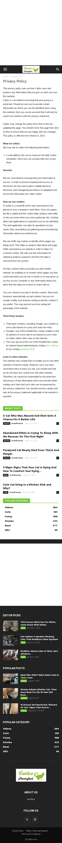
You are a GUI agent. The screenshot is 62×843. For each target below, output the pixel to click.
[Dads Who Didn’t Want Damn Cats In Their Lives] (10, 679)
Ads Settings (52, 345)
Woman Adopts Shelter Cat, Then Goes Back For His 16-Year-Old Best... (38, 692)
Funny (23, 681)
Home (5, 76)
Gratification (17, 423)
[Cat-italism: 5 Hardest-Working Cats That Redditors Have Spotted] (10, 640)
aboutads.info (26, 349)
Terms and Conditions (31, 834)
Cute (5, 492)
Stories (6, 423)
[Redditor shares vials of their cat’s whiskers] (10, 655)
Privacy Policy (17, 831)
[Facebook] (27, 820)
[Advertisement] (31, 33)
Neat (6, 475)
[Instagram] (35, 820)
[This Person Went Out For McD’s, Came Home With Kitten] (10, 626)
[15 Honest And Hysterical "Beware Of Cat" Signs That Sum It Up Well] (10, 708)
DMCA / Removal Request (37, 831)
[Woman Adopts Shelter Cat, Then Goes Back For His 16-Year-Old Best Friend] (10, 693)
